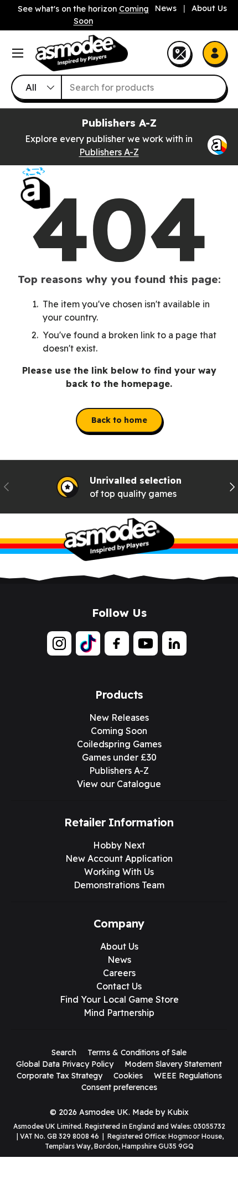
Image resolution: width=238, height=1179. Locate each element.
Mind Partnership (119, 1012)
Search (63, 1052)
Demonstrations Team (119, 884)
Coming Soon (119, 730)
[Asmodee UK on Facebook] (117, 643)
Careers (119, 972)
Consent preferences (119, 1087)
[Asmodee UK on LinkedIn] (174, 643)
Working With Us (119, 871)
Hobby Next (119, 845)
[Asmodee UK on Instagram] (59, 643)
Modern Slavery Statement (173, 1064)
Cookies (128, 1076)
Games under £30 (119, 757)
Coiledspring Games (119, 744)
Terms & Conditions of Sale (137, 1052)
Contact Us (119, 986)
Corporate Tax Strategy (59, 1076)
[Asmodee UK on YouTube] (145, 643)
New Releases (119, 717)
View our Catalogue (119, 783)
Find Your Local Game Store (119, 999)
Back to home (119, 420)
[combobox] (119, 87)
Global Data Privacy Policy (64, 1064)
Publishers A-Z (109, 152)
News (166, 8)
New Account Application (119, 858)
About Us (209, 8)
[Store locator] (179, 53)
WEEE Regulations (188, 1076)
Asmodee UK (103, 1112)
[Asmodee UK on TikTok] (88, 643)
